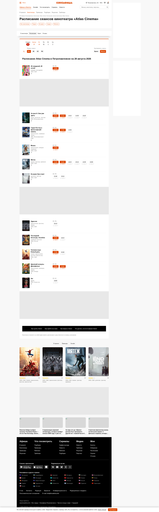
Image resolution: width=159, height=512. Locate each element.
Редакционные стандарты (78, 490)
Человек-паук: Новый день (36, 251)
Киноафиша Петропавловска (48, 503)
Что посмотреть (45, 7)
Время (96, 51)
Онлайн (35, 7)
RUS (101, 2)
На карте (41, 24)
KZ (38, 51)
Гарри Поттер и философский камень (36, 129)
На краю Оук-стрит (37, 174)
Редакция (38, 490)
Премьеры (39, 12)
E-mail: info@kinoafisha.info (50, 493)
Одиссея (34, 221)
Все (29, 51)
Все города (35, 503)
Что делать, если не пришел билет (86, 328)
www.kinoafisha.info (25, 503)
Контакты (29, 490)
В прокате (23, 12)
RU (42, 51)
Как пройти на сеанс (51, 328)
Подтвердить (112, 509)
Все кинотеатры (25, 24)
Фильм (103, 51)
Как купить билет (36, 328)
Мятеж (33, 160)
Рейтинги (56, 24)
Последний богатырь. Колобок (38, 236)
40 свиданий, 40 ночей (36, 67)
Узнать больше (102, 509)
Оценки (92, 453)
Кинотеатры (31, 12)
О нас (21, 490)
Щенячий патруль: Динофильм (37, 265)
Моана (33, 145)
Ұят (32, 278)
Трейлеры (62, 12)
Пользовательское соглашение (29, 493)
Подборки (47, 12)
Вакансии (47, 490)
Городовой (75, 503)
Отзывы (93, 456)
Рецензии (55, 12)
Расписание (94, 450)
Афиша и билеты (25, 7)
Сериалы (54, 7)
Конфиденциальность (60, 490)
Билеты (92, 445)
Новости (62, 7)
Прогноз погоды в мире (64, 503)
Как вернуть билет (66, 328)
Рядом (34, 24)
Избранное (93, 448)
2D (33, 51)
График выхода (64, 445)
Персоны (79, 453)
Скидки (49, 24)
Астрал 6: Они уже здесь (37, 114)
